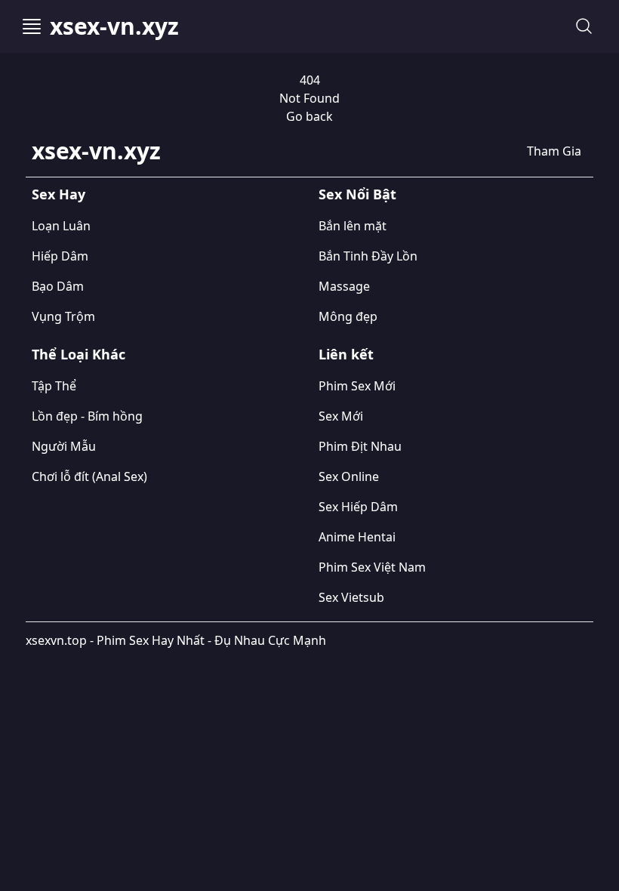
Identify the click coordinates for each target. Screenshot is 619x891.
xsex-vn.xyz (114, 26)
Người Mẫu (64, 446)
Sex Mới (341, 416)
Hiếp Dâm (60, 256)
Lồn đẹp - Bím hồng (87, 416)
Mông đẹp (348, 316)
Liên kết (346, 354)
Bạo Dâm (58, 286)
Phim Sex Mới (357, 386)
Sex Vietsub (351, 597)
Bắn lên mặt (352, 225)
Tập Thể (54, 386)
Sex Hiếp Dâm (358, 506)
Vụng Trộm (63, 316)
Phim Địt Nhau (360, 446)
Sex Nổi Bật (357, 194)
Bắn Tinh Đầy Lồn (368, 256)
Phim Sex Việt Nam (372, 567)
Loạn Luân (61, 225)
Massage (344, 286)
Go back (309, 116)
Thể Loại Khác (78, 354)
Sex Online (349, 476)
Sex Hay (58, 194)
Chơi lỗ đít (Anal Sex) (89, 476)
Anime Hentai (357, 537)
